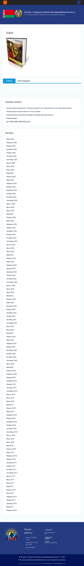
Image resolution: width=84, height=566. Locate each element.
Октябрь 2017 (11, 469)
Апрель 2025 (11, 176)
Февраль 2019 (11, 415)
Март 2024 (10, 221)
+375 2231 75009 (49, 538)
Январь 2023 (11, 268)
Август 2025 (10, 163)
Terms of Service (58, 563)
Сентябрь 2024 (11, 200)
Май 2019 (9, 405)
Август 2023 (10, 245)
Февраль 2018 (11, 456)
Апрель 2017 (11, 490)
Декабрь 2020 (11, 350)
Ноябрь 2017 (11, 466)
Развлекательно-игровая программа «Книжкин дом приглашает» (30, 115)
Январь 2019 (11, 418)
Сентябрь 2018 (11, 432)
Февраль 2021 (11, 343)
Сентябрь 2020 (11, 360)
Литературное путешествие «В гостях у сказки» (23, 111)
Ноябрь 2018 (11, 425)
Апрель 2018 (11, 449)
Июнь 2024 (10, 211)
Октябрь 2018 (11, 428)
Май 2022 (9, 296)
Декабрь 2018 (11, 422)
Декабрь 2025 (11, 149)
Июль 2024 (10, 207)
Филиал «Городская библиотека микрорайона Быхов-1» (50, 12)
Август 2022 (10, 285)
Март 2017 (10, 493)
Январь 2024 (11, 228)
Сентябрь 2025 (11, 159)
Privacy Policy (48, 563)
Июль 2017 (10, 480)
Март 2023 (10, 262)
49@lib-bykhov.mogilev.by (51, 542)
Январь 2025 (11, 187)
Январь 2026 (11, 146)
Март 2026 (10, 139)
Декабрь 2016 (11, 503)
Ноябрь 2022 (11, 275)
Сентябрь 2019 (11, 391)
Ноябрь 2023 (11, 234)
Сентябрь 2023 (11, 241)
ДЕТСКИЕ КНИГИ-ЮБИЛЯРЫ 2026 (18, 122)
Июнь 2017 (10, 483)
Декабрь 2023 (11, 231)
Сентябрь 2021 (11, 323)
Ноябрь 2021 (11, 316)
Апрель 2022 (11, 299)
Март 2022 (10, 302)
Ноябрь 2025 (11, 153)
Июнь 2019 (10, 401)
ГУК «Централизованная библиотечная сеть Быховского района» (42, 560)
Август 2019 (10, 394)
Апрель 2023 (11, 258)
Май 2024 (9, 214)
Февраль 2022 (11, 306)
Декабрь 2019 (11, 381)
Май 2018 (9, 445)
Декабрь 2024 (11, 190)
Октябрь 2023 (11, 238)
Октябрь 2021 (11, 320)
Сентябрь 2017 (11, 473)
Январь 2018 (11, 459)
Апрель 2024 (11, 217)
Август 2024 (10, 204)
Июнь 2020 (10, 364)
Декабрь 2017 (11, 463)
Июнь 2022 (10, 292)
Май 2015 (9, 507)
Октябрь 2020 (11, 357)
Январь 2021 (11, 347)
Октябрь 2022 (11, 279)
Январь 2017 (11, 500)
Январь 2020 (11, 377)
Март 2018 (10, 452)
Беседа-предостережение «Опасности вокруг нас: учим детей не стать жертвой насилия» (39, 108)
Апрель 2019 (11, 408)
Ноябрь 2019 (11, 384)
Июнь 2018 (10, 442)
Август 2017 (10, 476)
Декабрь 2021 (11, 313)
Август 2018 (10, 435)
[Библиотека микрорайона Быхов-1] (11, 540)
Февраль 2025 (11, 183)
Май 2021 (9, 333)
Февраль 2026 (11, 142)
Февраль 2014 (11, 510)
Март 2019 (10, 411)
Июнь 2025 (10, 170)
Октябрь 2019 (11, 388)
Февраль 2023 (11, 265)
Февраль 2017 (11, 497)
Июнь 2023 (10, 251)
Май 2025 (9, 173)
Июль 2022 (10, 289)
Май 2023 (9, 255)
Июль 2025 (10, 166)
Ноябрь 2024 (11, 194)
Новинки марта (11, 118)
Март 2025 (10, 180)
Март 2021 (10, 340)
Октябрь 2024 (11, 197)
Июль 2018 (10, 439)
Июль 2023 (10, 248)
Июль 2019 (10, 398)
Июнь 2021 (10, 330)
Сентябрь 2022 (11, 282)
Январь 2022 (11, 309)
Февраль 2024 (11, 224)
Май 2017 (9, 486)
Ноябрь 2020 (11, 354)
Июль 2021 (10, 326)
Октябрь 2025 (11, 156)
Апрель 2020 (11, 371)
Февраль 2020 (11, 374)
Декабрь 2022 (11, 272)
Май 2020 (9, 367)
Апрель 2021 (11, 337)
